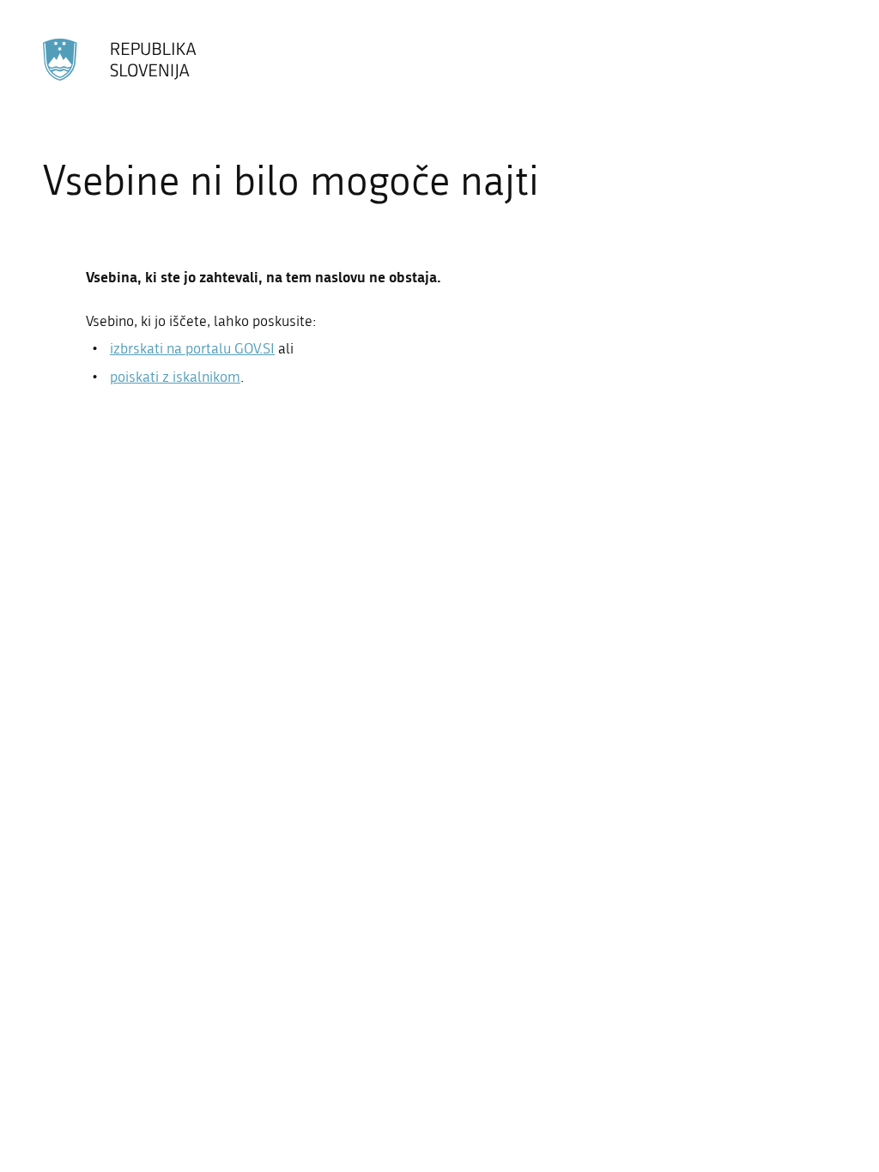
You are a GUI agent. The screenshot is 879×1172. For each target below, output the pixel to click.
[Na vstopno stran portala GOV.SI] (120, 59)
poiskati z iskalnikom (175, 376)
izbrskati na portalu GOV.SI (192, 348)
